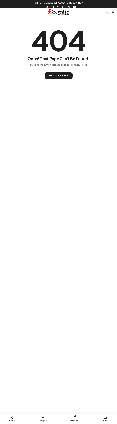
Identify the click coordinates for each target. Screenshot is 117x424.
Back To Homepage (58, 75)
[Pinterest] (58, 7)
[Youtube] (74, 7)
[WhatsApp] (63, 7)
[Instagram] (69, 7)
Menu (3, 12)
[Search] (107, 12)
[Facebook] (42, 7)
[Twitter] (47, 7)
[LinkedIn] (53, 7)
